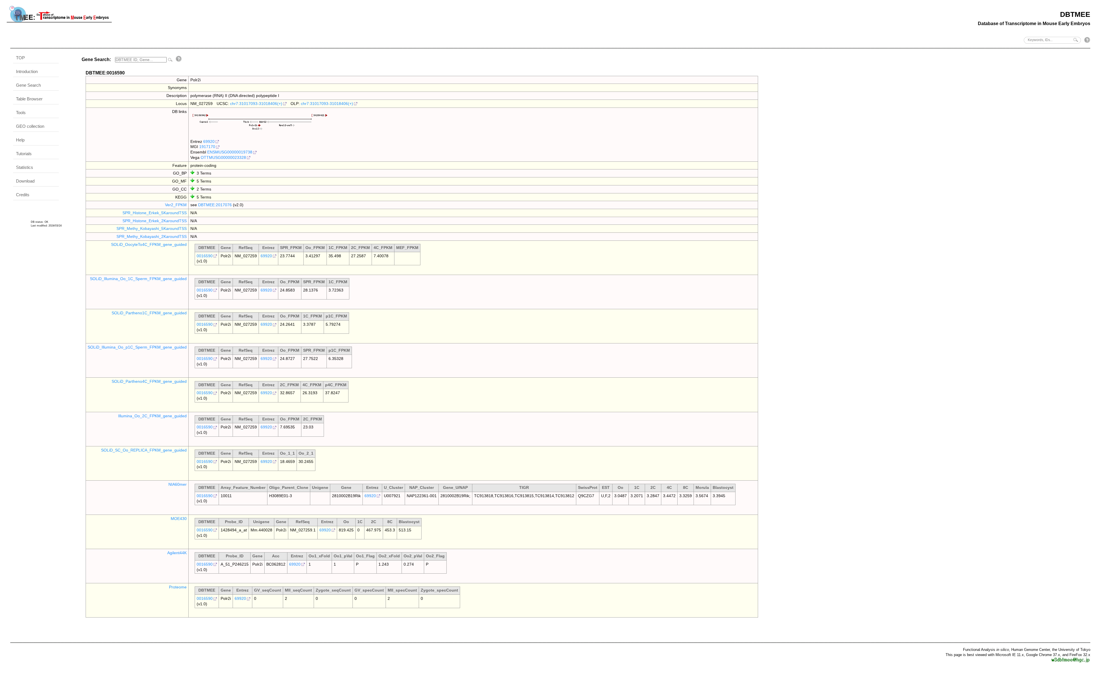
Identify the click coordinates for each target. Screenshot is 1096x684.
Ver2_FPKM (176, 205)
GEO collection (30, 126)
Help (20, 139)
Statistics (24, 167)
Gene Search (28, 85)
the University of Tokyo (1071, 649)
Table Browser (29, 98)
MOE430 (179, 518)
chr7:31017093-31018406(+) (256, 103)
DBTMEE (1075, 14)
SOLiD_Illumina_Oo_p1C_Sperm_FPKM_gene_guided (137, 347)
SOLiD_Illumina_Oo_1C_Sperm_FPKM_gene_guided (138, 278)
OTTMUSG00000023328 (223, 157)
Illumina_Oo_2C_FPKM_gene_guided (152, 416)
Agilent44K (177, 553)
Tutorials (24, 153)
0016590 (205, 256)
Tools (21, 112)
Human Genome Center (1030, 649)
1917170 (207, 146)
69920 (209, 141)
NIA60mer (177, 484)
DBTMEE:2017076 (215, 205)
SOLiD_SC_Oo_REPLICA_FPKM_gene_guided (144, 450)
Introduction (27, 71)
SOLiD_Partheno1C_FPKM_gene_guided (149, 313)
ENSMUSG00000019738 (229, 152)
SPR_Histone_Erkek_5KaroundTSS (154, 213)
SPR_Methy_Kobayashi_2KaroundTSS (151, 236)
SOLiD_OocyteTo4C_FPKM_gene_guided (149, 244)
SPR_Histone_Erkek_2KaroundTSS (154, 220)
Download (25, 181)
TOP (20, 57)
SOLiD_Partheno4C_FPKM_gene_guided (149, 381)
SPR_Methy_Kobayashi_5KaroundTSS (151, 228)
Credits (22, 194)
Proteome (178, 587)
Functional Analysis (986, 649)
